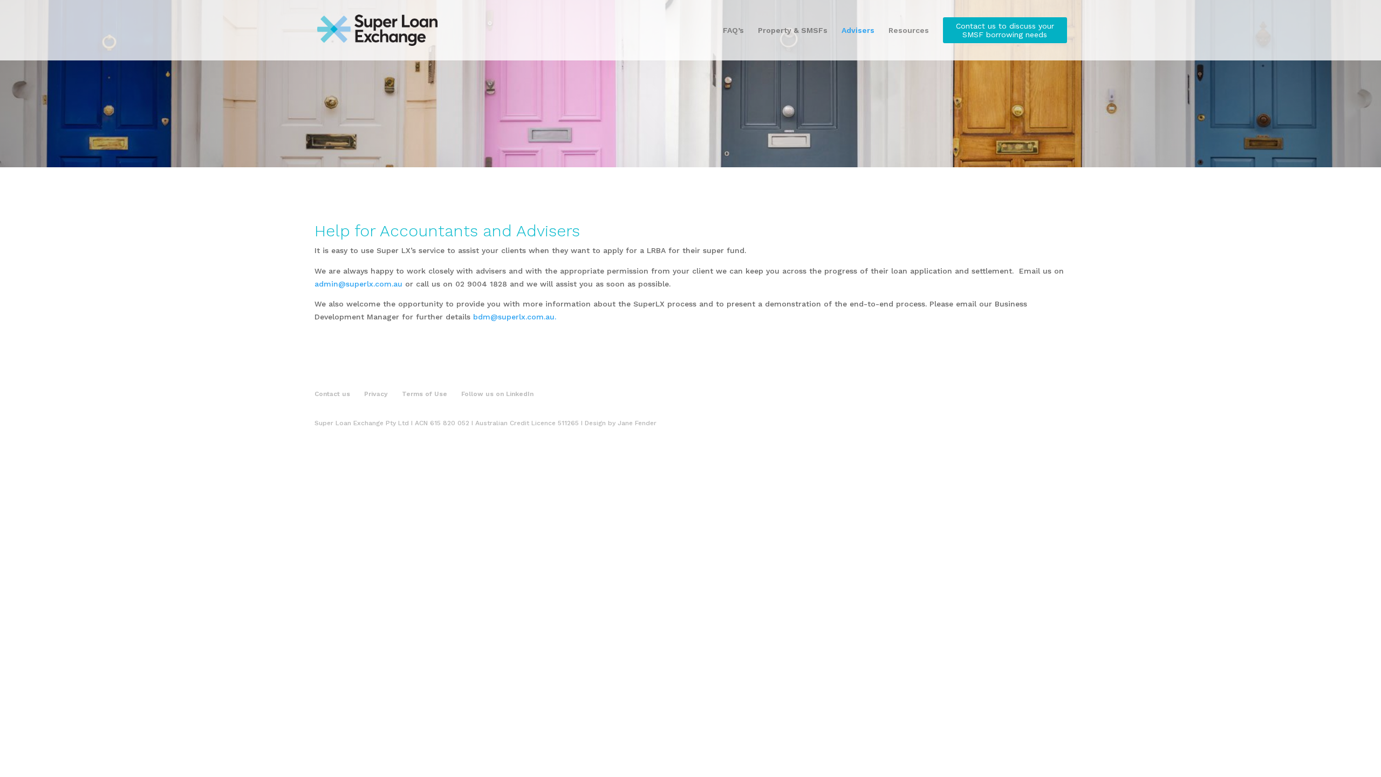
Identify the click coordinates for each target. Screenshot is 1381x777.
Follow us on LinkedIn (497, 394)
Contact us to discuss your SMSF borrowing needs (1005, 30)
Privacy (376, 394)
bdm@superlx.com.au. (514, 316)
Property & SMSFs (793, 30)
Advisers (858, 30)
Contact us (332, 394)
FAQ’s (733, 30)
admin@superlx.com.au (358, 284)
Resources (908, 30)
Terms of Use (424, 394)
